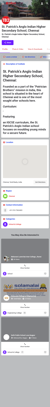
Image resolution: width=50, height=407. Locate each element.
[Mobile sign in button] (41, 3)
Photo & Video (17, 49)
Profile (5, 49)
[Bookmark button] (45, 274)
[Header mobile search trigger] (47, 3)
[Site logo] (15, 3)
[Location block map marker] (25, 161)
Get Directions (40, 182)
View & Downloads (35, 49)
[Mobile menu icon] (2, 3)
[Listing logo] (6, 20)
